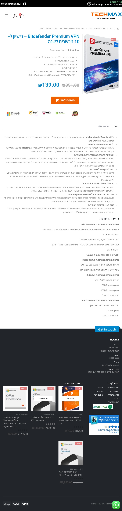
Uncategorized (22, 414)
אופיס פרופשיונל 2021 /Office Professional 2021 (70, 473)
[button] (86, 16)
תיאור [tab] (116, 126)
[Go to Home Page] (118, 28)
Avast (81, 414)
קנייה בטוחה (116, 2)
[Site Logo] (106, 16)
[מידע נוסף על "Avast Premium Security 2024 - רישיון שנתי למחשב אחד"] (78, 391)
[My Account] (15, 16)
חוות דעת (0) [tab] (103, 126)
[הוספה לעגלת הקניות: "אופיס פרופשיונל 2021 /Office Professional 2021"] (78, 445)
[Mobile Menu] (6, 16)
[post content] (70, 398)
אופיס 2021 (46, 414)
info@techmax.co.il (10, 3)
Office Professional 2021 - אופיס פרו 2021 (43, 419)
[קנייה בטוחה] (88, 4)
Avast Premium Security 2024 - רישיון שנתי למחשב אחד (69, 420)
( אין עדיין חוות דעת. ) (58, 50)
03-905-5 (112, 358)
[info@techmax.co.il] (24, 3)
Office (53, 414)
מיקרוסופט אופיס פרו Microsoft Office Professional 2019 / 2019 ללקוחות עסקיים (14, 422)
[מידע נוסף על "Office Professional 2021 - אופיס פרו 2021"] (50, 391)
